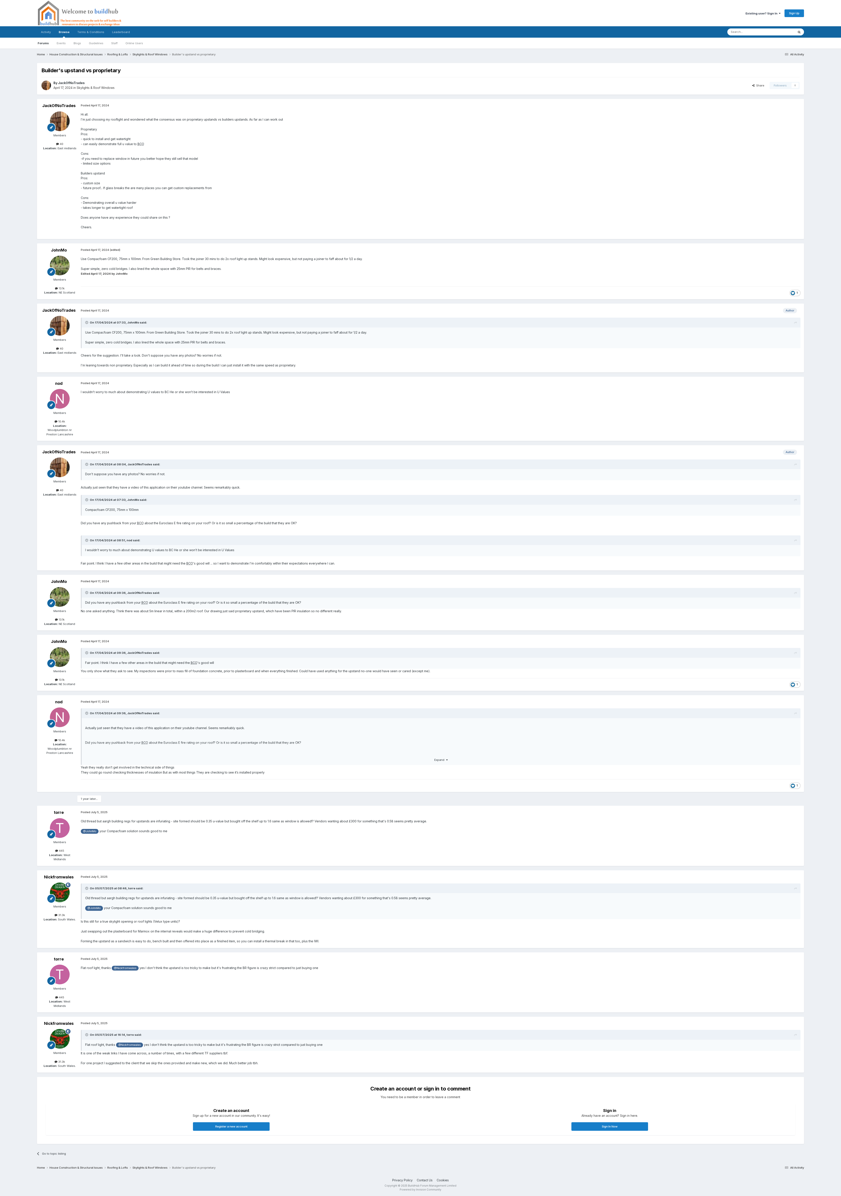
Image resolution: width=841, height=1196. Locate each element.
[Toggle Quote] (87, 322)
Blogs (77, 43)
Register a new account (231, 1126)
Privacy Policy (402, 1180)
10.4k (61, 421)
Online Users (134, 43)
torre (59, 812)
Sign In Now (610, 1126)
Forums (43, 43)
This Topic (781, 31)
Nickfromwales (59, 877)
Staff (114, 43)
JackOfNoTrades (71, 83)
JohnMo (59, 250)
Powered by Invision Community (420, 1189)
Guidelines (96, 43)
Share (759, 85)
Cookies (443, 1180)
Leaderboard (121, 32)
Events (61, 43)
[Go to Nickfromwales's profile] (60, 892)
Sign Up (794, 13)
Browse (64, 32)
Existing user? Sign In (762, 13)
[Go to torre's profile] (60, 828)
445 (61, 850)
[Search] (799, 31)
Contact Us (425, 1180)
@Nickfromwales (125, 968)
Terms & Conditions (90, 32)
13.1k (61, 288)
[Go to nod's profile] (60, 399)
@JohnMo (89, 831)
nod (59, 383)
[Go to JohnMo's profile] (60, 265)
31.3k (61, 915)
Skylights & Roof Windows (96, 88)
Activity (46, 32)
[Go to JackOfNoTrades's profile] (46, 85)
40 (61, 144)
